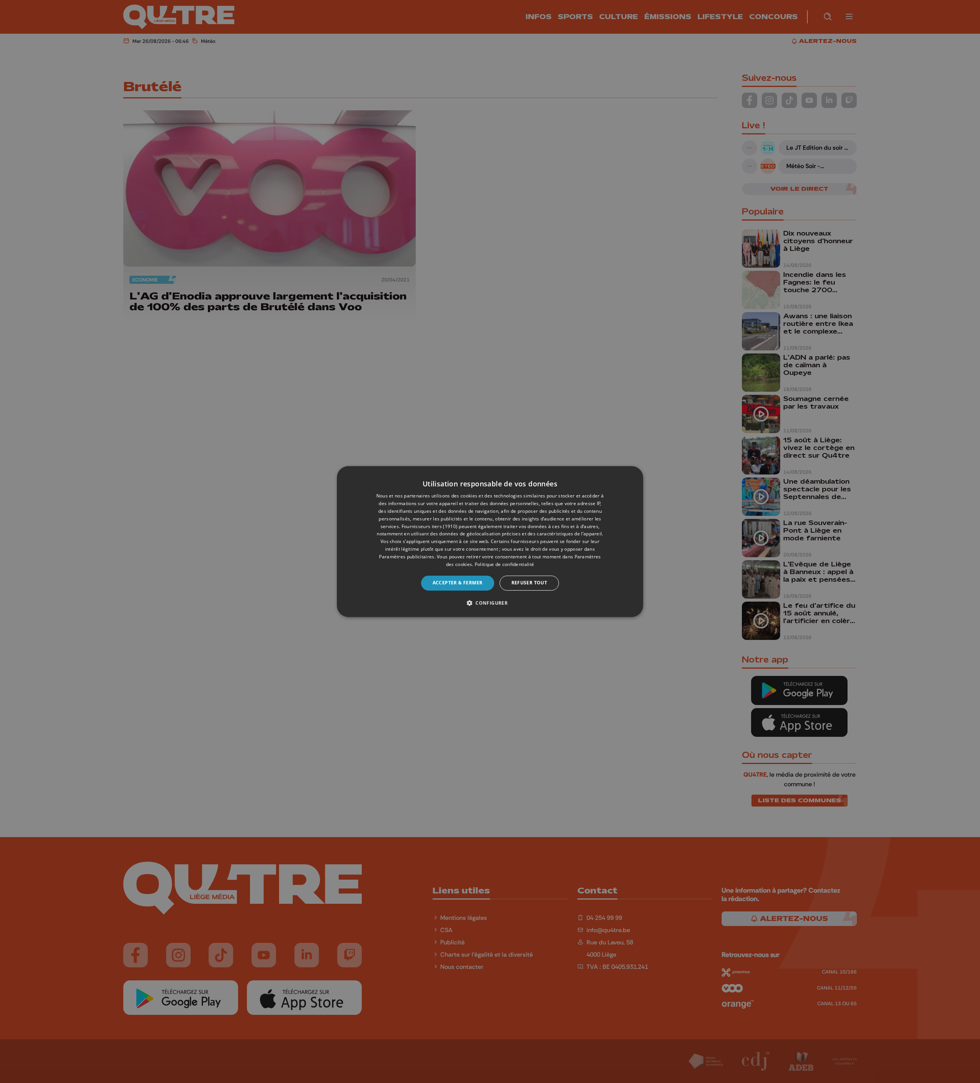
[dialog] (490, 541)
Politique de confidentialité (504, 564)
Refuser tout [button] (529, 582)
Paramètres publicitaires (406, 556)
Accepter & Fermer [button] (458, 582)
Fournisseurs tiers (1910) (430, 526)
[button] (490, 602)
